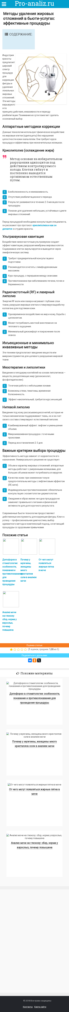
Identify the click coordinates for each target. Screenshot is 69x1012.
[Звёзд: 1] (11, 649)
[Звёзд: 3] (19, 649)
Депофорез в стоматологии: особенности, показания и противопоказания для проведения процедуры (34, 698)
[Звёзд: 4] (22, 649)
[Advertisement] (24, 944)
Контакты (28, 1007)
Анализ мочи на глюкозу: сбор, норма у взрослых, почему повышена (34, 845)
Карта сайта (40, 1007)
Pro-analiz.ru (34, 3)
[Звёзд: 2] (15, 649)
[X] (39, 660)
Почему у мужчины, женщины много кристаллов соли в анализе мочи (34, 744)
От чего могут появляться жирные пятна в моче (34, 791)
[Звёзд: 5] (26, 649)
